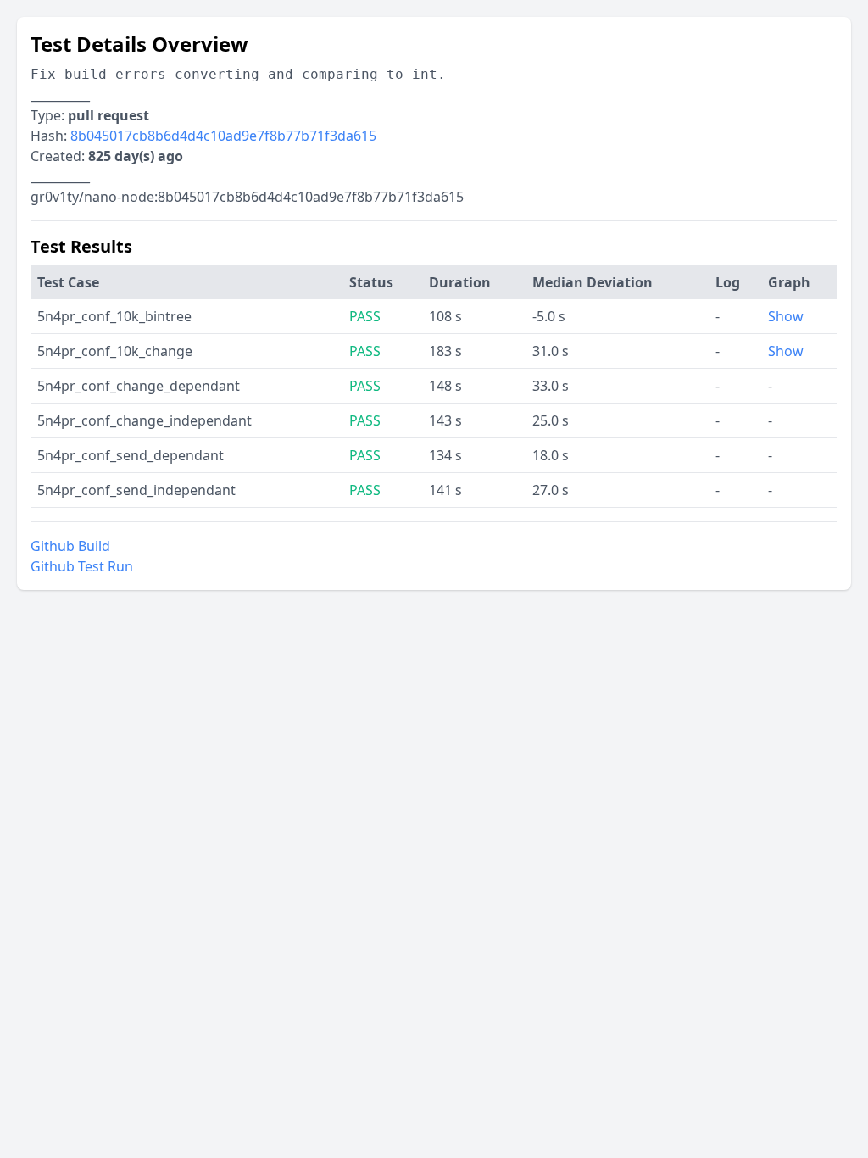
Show (786, 316)
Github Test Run (82, 566)
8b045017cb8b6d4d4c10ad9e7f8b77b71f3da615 (223, 135)
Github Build (70, 546)
